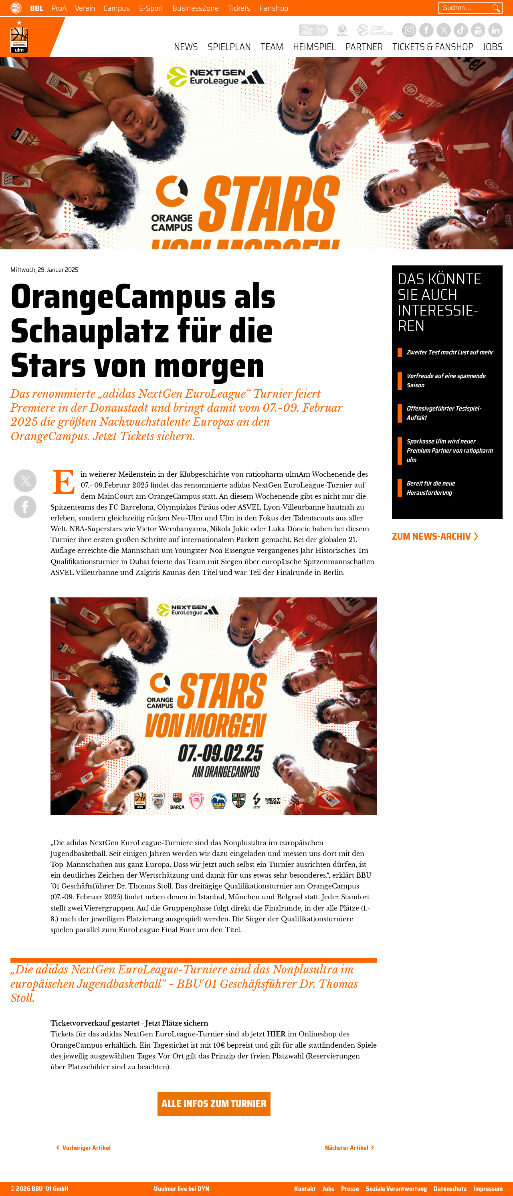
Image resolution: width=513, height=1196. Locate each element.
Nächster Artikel (346, 1148)
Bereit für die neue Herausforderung (430, 488)
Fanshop (274, 8)
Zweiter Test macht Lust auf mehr (449, 352)
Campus (116, 8)
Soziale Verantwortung (396, 1189)
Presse (350, 1189)
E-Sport (151, 8)
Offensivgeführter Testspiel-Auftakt (443, 413)
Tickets (239, 8)
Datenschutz (450, 1189)
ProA (59, 8)
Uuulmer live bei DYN (181, 1189)
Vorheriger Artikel (87, 1148)
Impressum (488, 1189)
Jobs (493, 47)
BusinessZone (195, 8)
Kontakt (305, 1189)
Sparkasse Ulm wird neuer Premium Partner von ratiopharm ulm (449, 451)
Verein (85, 8)
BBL (36, 8)
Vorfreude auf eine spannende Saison (445, 381)
